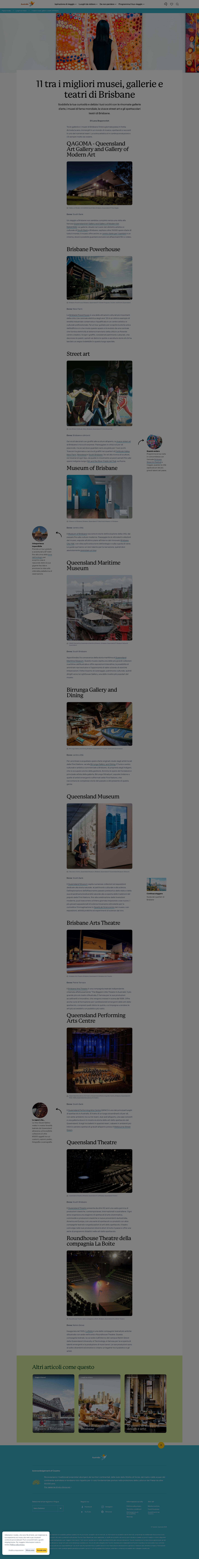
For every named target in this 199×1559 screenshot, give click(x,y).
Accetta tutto (41, 1550)
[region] (26, 1543)
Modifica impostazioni (16, 1550)
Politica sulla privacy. (17, 1545)
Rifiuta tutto (30, 1550)
